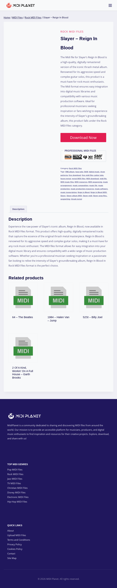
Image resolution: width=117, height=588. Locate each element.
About (10, 530)
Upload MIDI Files (16, 535)
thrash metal (76, 199)
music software (101, 189)
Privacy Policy (14, 544)
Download (25, 316)
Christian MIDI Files (17, 487)
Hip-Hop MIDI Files (17, 501)
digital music (94, 172)
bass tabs (79, 172)
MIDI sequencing (95, 182)
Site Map (11, 558)
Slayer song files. (100, 195)
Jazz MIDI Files (14, 478)
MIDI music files (67, 182)
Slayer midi (87, 195)
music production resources (82, 189)
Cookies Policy (14, 548)
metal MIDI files (78, 178)
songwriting (65, 199)
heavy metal (65, 178)
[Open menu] (110, 5)
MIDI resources (81, 182)
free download (75, 175)
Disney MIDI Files (16, 492)
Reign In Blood (84, 192)
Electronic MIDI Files (17, 497)
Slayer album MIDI (74, 195)
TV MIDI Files (14, 483)
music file (93, 185)
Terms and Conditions (18, 539)
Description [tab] (18, 209)
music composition (80, 185)
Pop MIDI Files (14, 469)
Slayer (63, 195)
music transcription (68, 192)
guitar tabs (98, 175)
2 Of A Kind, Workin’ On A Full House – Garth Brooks (22, 372)
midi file (103, 178)
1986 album (69, 172)
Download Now (83, 137)
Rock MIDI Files (72, 31)
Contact (11, 553)
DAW (86, 172)
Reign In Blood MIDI (98, 192)
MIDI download (92, 178)
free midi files (87, 175)
